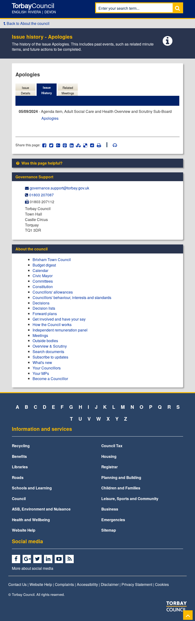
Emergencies (113, 519)
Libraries (20, 466)
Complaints (64, 584)
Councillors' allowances (53, 292)
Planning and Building (121, 477)
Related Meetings (68, 90)
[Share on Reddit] (92, 144)
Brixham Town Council (52, 259)
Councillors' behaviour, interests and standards (72, 297)
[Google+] (27, 559)
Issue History (46, 90)
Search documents (48, 351)
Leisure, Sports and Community (129, 498)
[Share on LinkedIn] (72, 144)
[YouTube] (59, 559)
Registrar (109, 466)
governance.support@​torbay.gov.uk (59, 188)
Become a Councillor (50, 378)
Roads (18, 477)
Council (19, 498)
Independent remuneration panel (60, 330)
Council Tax (111, 445)
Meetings (40, 335)
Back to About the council (27, 23)
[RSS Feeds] (70, 559)
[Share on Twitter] (51, 144)
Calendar (40, 270)
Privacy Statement (137, 584)
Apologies (49, 118)
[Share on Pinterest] (65, 144)
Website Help (23, 530)
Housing (109, 456)
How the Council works (52, 324)
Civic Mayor (43, 275)
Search (177, 8)
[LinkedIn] (49, 559)
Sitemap (108, 530)
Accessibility (87, 584)
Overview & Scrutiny (50, 346)
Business (109, 509)
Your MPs (41, 373)
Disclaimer (110, 584)
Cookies (162, 584)
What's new (42, 362)
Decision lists (44, 308)
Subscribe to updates (50, 357)
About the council (31, 249)
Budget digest (44, 265)
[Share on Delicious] (85, 144)
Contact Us (17, 584)
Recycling (21, 445)
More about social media (32, 568)
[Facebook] (17, 559)
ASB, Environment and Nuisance (41, 509)
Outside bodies (45, 340)
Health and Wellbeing (31, 519)
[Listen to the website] (112, 144)
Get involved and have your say (59, 319)
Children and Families (120, 488)
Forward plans (45, 313)
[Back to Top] (187, 615)
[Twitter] (38, 559)
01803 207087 (41, 195)
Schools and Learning (32, 488)
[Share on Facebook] (44, 144)
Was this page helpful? (41, 163)
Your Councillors (47, 368)
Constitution (43, 286)
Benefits (19, 456)
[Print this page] (101, 144)
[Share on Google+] (58, 144)
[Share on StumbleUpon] (78, 144)
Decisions (41, 303)
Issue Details (25, 90)
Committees (43, 281)
